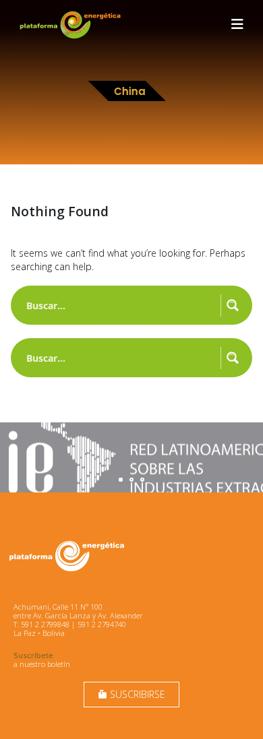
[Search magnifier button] (232, 305)
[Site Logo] (71, 24)
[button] (237, 24)
